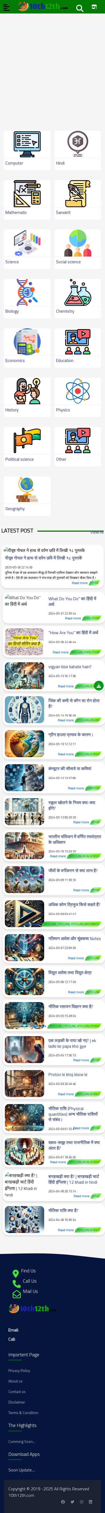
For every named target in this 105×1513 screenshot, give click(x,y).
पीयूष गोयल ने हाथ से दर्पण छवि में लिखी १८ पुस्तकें (43, 558)
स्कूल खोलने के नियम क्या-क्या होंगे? (71, 805)
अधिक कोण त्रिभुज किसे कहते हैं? (74, 904)
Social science (68, 261)
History (12, 410)
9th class (77, 652)
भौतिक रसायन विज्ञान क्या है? (70, 1006)
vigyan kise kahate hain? (70, 666)
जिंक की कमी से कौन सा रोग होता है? (74, 703)
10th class (82, 686)
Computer (14, 163)
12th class (82, 720)
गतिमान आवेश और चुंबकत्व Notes (74, 938)
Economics (15, 360)
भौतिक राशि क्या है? (63, 1210)
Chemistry (65, 311)
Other (61, 459)
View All (97, 532)
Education (65, 360)
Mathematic (16, 212)
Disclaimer (16, 1402)
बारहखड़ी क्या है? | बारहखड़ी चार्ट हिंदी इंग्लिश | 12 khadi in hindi (73, 1179)
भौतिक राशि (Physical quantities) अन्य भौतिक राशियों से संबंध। (73, 1114)
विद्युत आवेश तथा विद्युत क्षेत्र (70, 972)
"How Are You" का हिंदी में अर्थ (73, 632)
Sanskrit (63, 212)
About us (15, 1381)
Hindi (60, 163)
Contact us (17, 1391)
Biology (12, 311)
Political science (19, 459)
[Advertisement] (52, 66)
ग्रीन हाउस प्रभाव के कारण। (71, 734)
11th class (63, 924)
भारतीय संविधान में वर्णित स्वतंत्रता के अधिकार (74, 839)
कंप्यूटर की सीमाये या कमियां (69, 768)
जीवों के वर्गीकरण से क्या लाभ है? (73, 870)
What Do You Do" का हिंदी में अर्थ (72, 601)
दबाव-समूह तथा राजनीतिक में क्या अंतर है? (74, 1145)
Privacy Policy (19, 1370)
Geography (15, 508)
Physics (63, 410)
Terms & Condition (23, 1412)
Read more (80, 582)
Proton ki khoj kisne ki (67, 1074)
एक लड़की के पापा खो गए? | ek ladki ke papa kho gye (72, 1043)
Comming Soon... (21, 1441)
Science (12, 261)
